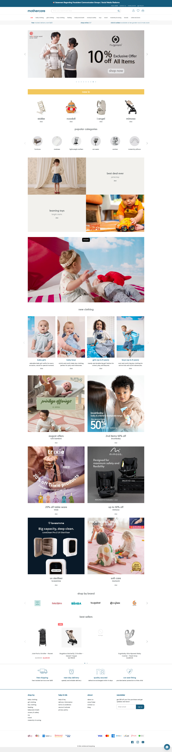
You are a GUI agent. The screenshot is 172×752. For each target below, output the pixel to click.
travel (30, 718)
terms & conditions (64, 705)
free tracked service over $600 (42, 680)
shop (41, 121)
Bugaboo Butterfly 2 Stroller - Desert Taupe (71, 654)
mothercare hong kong (88, 746)
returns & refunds (64, 707)
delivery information (65, 702)
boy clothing (32, 705)
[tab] (76, 81)
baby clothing (32, 699)
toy (29, 715)
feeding (30, 707)
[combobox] (86, 11)
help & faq (61, 699)
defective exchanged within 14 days (100, 680)
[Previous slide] (25, 54)
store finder (91, 702)
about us (90, 699)
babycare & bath (33, 710)
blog (89, 707)
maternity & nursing (34, 720)
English (141, 5)
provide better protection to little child (130, 680)
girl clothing (32, 702)
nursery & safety (33, 712)
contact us (91, 705)
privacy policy (63, 710)
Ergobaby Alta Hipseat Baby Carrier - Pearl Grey (129, 654)
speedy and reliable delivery (71, 680)
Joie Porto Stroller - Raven (42, 653)
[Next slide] (147, 54)
